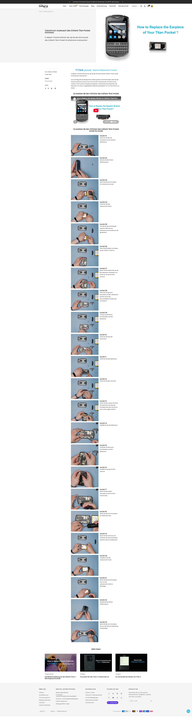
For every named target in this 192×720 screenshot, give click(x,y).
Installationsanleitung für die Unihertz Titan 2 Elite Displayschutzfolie (60, 678)
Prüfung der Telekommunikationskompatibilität (66, 695)
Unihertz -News (89, 692)
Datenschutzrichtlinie (91, 700)
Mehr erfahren (105, 2)
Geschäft (112, 6)
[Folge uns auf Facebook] (109, 694)
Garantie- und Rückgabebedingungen (67, 699)
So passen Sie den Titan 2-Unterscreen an (94, 677)
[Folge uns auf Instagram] (121, 694)
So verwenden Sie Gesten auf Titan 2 (128, 677)
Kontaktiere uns (43, 695)
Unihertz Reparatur (61, 701)
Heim (65, 6)
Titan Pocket (48, 81)
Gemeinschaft (123, 6)
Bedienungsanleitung (62, 692)
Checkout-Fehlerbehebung (93, 695)
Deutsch (134, 6)
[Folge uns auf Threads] (117, 694)
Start (40, 11)
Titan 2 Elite (73, 6)
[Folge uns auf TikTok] (117, 698)
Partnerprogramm (44, 697)
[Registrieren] (151, 700)
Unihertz (41, 692)
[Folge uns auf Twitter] (113, 694)
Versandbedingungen (91, 697)
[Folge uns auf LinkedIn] (121, 698)
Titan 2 (82, 674)
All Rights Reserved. (62, 711)
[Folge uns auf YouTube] (113, 698)
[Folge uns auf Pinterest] (109, 698)
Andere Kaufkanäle (44, 705)
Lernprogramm (48, 11)
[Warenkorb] (148, 6)
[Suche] (141, 6)
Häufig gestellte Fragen (63, 704)
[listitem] (45, 88)
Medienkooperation (45, 700)
